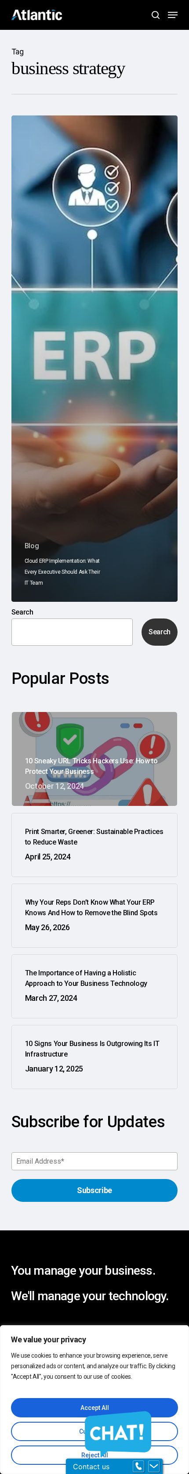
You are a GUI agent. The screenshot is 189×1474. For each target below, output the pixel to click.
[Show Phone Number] (138, 1466)
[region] (94, 1399)
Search (22, 612)
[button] (173, 15)
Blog (32, 546)
